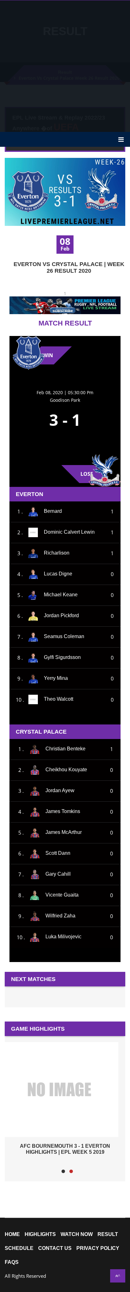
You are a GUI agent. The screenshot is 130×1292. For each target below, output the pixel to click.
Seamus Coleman (64, 636)
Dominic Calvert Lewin (69, 532)
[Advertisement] (65, 65)
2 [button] (71, 1171)
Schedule (19, 1248)
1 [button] (63, 1171)
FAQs (12, 1262)
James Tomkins (62, 811)
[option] (65, 1098)
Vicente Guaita (62, 895)
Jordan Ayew (59, 790)
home (12, 1234)
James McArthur (63, 832)
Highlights (40, 1234)
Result (108, 1234)
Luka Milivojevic (63, 937)
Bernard (53, 511)
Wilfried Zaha (60, 915)
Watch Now (77, 1234)
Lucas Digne (58, 573)
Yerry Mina (56, 678)
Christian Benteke (65, 748)
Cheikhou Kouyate (66, 769)
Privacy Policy (97, 1248)
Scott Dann (57, 853)
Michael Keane (61, 594)
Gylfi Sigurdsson (62, 657)
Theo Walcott (58, 699)
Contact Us (55, 1248)
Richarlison (56, 553)
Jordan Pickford (61, 615)
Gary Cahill (58, 874)
